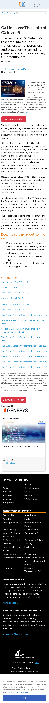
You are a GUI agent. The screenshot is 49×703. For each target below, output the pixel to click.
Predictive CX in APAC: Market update (21, 446)
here (26, 112)
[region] (24, 688)
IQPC (37, 662)
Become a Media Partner (32, 524)
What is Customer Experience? (11, 535)
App (5, 484)
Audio (6, 488)
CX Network (9, 69)
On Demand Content (13, 558)
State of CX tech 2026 (12, 287)
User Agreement (11, 522)
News (27, 492)
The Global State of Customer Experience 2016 (24, 367)
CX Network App (32, 529)
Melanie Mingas (23, 69)
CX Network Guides (33, 533)
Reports (28, 495)
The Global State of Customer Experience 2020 (24, 346)
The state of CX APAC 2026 (14, 282)
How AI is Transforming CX (32, 570)
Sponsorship (30, 554)
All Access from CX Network (12, 542)
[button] (24, 13)
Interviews (7, 492)
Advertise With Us (32, 515)
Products (7, 568)
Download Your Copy (13, 119)
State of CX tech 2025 (12, 298)
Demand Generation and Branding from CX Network (35, 561)
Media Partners (31, 547)
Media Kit (28, 519)
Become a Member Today (12, 549)
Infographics (9, 503)
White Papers (30, 499)
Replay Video (9, 554)
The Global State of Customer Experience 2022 (24, 315)
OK (24, 698)
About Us (7, 519)
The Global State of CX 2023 (15, 310)
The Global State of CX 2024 (15, 304)
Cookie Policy (9, 529)
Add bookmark (10, 61)
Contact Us (8, 515)
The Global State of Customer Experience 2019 (24, 351)
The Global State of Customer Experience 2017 (24, 362)
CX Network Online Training (33, 542)
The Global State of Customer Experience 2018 (24, 356)
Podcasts (7, 495)
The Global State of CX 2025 (15, 292)
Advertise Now (10, 603)
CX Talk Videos (31, 488)
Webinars (7, 499)
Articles (28, 484)
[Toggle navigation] (5, 4)
